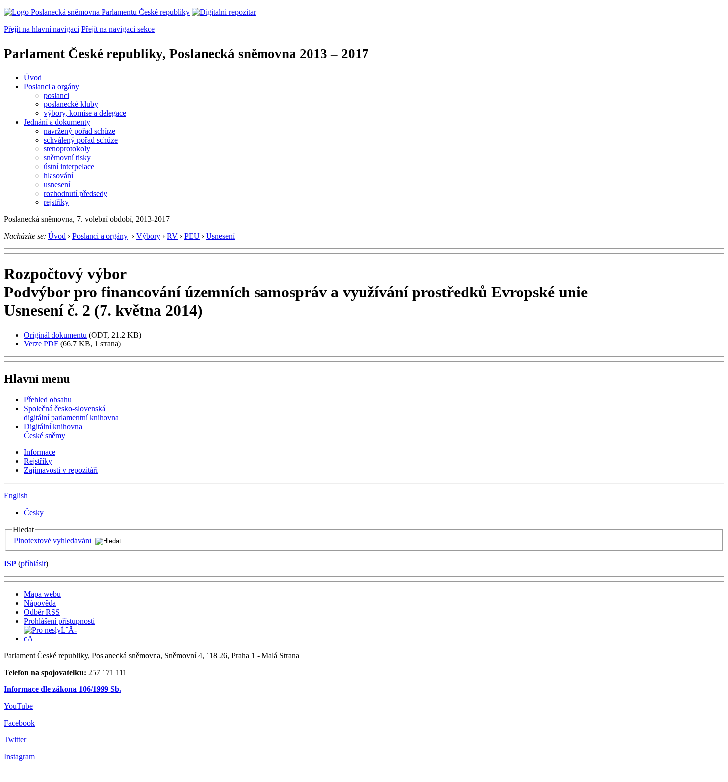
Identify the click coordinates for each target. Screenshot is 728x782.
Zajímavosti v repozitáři (61, 470)
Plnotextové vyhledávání (52, 541)
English (16, 495)
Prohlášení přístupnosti (59, 621)
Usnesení (220, 236)
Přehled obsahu (48, 399)
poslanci (56, 95)
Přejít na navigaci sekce (118, 29)
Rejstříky (38, 461)
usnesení (57, 184)
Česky (34, 512)
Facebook (19, 723)
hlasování (58, 175)
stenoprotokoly (67, 149)
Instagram (19, 756)
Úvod (33, 77)
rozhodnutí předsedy (75, 193)
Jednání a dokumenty (57, 122)
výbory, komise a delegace (85, 113)
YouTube (18, 706)
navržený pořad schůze (79, 131)
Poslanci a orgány (51, 86)
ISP (10, 563)
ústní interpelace (69, 166)
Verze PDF (41, 344)
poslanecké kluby (71, 104)
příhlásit (33, 563)
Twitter (15, 739)
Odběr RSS (42, 612)
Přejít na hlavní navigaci (41, 29)
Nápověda (40, 603)
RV (172, 236)
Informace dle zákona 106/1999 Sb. (62, 689)
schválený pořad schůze (81, 140)
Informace (39, 452)
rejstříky (56, 202)
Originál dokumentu (55, 335)
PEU (192, 236)
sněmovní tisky (67, 157)
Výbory (148, 236)
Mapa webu (42, 594)
